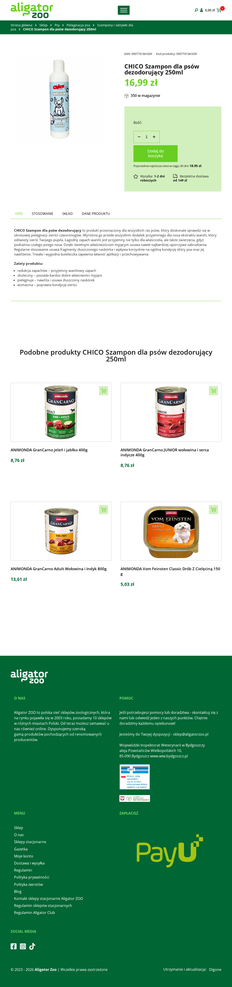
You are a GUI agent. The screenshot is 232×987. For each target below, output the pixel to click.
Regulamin (23, 870)
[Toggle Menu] (123, 10)
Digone (215, 969)
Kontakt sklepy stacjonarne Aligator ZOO (48, 898)
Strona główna (21, 25)
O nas (19, 834)
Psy (57, 25)
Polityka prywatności (31, 877)
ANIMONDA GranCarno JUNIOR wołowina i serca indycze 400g (165, 452)
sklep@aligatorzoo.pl (190, 734)
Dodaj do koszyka (155, 153)
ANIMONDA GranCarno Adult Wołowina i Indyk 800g (58, 568)
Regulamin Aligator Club (34, 912)
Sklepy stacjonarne (30, 841)
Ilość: (137, 122)
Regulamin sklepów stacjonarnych (43, 905)
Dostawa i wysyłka (29, 863)
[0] (218, 10)
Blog (18, 891)
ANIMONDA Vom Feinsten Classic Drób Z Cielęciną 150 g (170, 571)
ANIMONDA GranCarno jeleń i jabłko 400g (49, 449)
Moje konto (23, 856)
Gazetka (21, 849)
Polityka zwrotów (28, 884)
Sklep (43, 25)
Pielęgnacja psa (78, 25)
